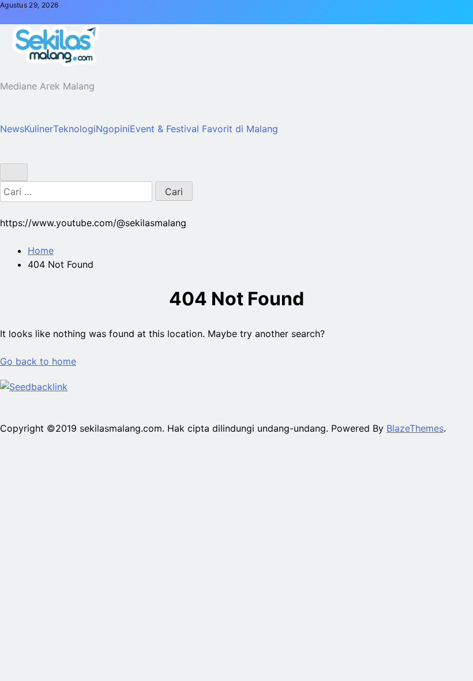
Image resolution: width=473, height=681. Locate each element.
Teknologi (74, 128)
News (12, 128)
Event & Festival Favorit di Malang (204, 128)
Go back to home (38, 361)
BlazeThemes (415, 428)
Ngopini (113, 128)
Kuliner (38, 128)
